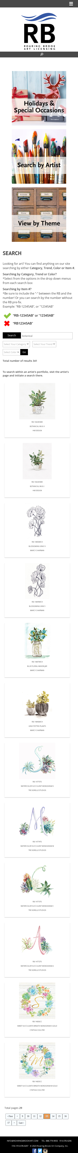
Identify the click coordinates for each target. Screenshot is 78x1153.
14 (53, 1116)
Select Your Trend (43, 344)
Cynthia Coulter (37, 1030)
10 (28, 1116)
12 (40, 1116)
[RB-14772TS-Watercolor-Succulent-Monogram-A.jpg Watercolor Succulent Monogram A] (37, 941)
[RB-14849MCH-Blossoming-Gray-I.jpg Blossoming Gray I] (37, 581)
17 (8, 1123)
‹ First (10, 1116)
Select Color (10, 352)
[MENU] (71, 3)
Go (24, 352)
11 (34, 1116)
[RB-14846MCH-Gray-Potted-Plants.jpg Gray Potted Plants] (37, 701)
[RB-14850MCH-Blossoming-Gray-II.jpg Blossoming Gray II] (37, 521)
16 (65, 1116)
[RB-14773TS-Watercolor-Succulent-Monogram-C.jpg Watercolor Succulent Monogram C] (37, 881)
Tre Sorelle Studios (37, 790)
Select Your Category (15, 344)
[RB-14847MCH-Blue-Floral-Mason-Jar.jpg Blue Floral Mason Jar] (37, 641)
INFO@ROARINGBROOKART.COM (22, 1140)
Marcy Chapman (37, 551)
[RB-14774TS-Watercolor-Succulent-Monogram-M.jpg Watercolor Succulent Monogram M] (37, 821)
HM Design (37, 431)
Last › (21, 1123)
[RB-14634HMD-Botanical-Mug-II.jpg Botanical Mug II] (37, 401)
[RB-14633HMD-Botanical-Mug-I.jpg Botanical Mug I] (37, 461)
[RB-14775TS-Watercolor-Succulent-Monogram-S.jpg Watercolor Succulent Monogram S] (37, 761)
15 (59, 1116)
